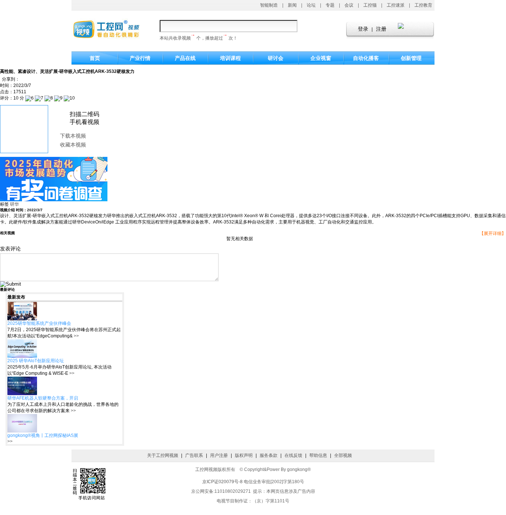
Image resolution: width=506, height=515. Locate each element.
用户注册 (219, 455)
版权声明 (244, 455)
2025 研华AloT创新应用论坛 (35, 360)
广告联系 (194, 455)
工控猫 (370, 5)
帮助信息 (318, 455)
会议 (348, 5)
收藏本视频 (73, 145)
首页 (95, 58)
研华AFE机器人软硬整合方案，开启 (42, 398)
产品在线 (185, 58)
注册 (381, 29)
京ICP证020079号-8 (222, 481)
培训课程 (230, 58)
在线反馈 (293, 455)
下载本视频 (73, 136)
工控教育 (423, 5)
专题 (330, 5)
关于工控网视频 (162, 455)
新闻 (292, 5)
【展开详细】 (492, 233)
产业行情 (140, 58)
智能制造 (269, 5)
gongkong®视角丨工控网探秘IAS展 (42, 435)
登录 (363, 29)
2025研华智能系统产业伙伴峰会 (39, 323)
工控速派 (396, 5)
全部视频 (343, 455)
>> (76, 336)
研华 (14, 204)
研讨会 (275, 58)
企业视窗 (320, 58)
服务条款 (268, 455)
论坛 (311, 5)
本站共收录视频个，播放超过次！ (198, 38)
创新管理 (411, 58)
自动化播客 (366, 58)
